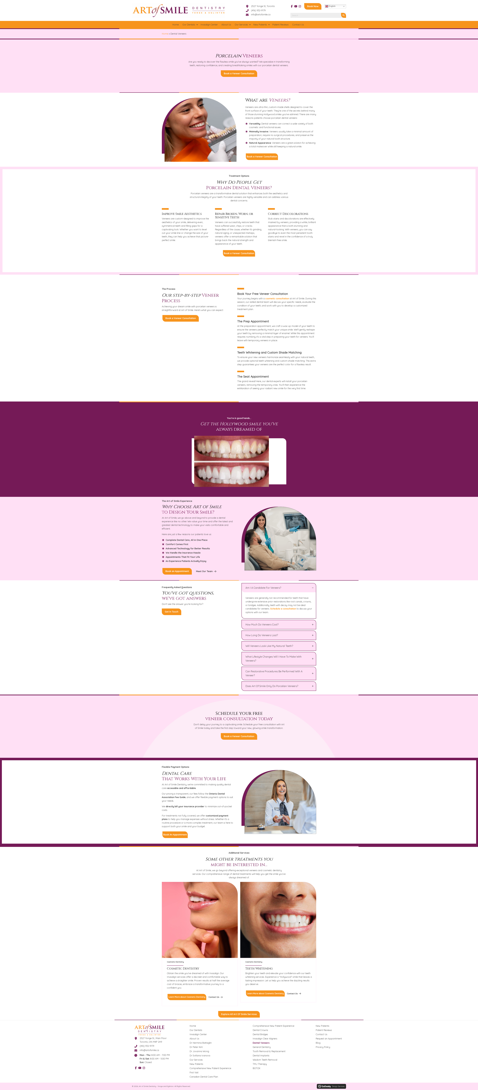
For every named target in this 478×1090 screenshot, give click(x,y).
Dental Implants (261, 1055)
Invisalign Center (198, 1034)
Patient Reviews (324, 1030)
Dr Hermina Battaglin (201, 1042)
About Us (194, 1038)
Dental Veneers (261, 1042)
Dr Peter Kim (196, 1047)
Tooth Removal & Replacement (269, 1051)
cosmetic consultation (277, 298)
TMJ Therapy (260, 1064)
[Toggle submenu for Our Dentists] (197, 24)
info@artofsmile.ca (260, 14)
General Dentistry (262, 1047)
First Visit (194, 1072)
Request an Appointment (329, 1038)
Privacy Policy (323, 1047)
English (331, 6)
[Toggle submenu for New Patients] (269, 24)
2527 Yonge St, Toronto (263, 6)
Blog (318, 1042)
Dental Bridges (260, 1034)
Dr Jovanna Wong (199, 1051)
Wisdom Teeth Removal (265, 1059)
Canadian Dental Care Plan (204, 1076)
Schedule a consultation (283, 608)
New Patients (196, 1064)
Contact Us (321, 1034)
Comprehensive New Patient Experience (210, 1068)
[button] (291, 6)
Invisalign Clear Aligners (265, 1038)
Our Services (196, 1059)
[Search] (343, 15)
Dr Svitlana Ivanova (200, 1055)
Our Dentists (196, 1030)
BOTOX (256, 1068)
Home (165, 33)
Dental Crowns (260, 1030)
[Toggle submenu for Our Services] (250, 24)
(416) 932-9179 (258, 10)
